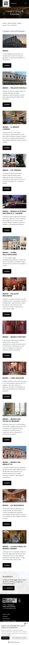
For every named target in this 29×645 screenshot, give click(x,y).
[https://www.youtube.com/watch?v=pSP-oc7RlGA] (14, 78)
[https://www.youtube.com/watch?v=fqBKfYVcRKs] (14, 284)
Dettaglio (8, 635)
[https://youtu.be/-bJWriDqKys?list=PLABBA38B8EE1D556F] (14, 201)
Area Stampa (6, 618)
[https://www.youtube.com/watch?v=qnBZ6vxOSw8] (14, 160)
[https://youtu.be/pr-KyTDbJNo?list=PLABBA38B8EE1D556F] (14, 243)
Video (19, 23)
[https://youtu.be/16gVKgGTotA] (14, 537)
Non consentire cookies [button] (19, 638)
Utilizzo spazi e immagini (9, 621)
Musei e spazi (6, 614)
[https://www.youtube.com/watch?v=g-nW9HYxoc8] (14, 41)
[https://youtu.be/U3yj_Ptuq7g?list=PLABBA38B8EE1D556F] (14, 452)
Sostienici (5, 616)
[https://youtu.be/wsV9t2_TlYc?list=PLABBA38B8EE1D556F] (14, 368)
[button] (25, 3)
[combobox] (25, 623)
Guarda (7, 65)
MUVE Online (12, 23)
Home (4, 23)
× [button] (27, 623)
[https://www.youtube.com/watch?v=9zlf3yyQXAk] (14, 495)
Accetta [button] (5, 638)
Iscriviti (10, 588)
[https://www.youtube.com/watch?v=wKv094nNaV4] (14, 327)
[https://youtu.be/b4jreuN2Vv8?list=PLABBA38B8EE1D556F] (14, 409)
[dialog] (14, 633)
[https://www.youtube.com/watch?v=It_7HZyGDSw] (14, 117)
